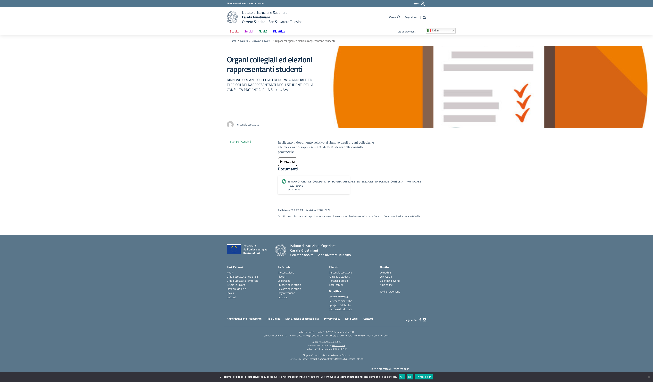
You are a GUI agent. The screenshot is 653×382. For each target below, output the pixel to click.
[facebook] (420, 17)
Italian (435, 30)
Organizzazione (286, 293)
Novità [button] (263, 31)
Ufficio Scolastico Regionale (242, 277)
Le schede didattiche (340, 301)
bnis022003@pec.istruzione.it (374, 335)
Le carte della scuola (289, 289)
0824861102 (281, 335)
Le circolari (386, 277)
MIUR (230, 272)
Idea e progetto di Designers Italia (390, 369)
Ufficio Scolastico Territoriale (242, 281)
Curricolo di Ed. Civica (340, 309)
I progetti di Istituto (339, 305)
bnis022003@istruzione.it (310, 335)
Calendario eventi (390, 281)
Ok (401, 376)
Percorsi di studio (338, 281)
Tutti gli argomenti (406, 32)
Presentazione (286, 272)
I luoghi (282, 277)
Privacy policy (424, 376)
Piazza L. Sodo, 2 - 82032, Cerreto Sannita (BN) (331, 332)
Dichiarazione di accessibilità (302, 319)
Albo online (386, 285)
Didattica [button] (279, 31)
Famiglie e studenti (339, 277)
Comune (231, 297)
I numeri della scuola (289, 285)
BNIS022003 (338, 345)
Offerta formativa (339, 297)
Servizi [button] (248, 31)
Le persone (284, 281)
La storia (283, 297)
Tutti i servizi (336, 285)
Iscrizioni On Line (236, 289)
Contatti (368, 319)
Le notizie (385, 272)
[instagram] (424, 17)
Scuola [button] (234, 31)
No (410, 376)
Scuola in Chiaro (236, 285)
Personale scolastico (340, 272)
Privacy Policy (332, 319)
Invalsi (230, 293)
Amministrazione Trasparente (244, 319)
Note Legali (351, 319)
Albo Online (273, 319)
